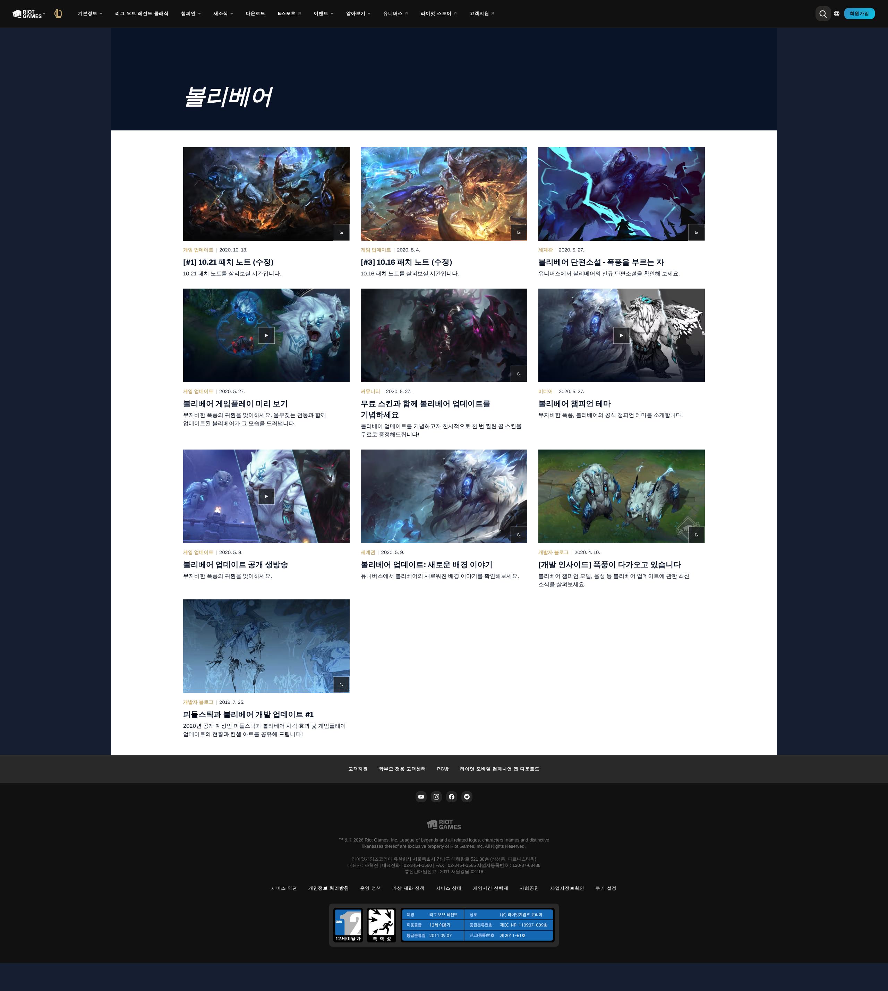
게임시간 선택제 (491, 888)
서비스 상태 (449, 888)
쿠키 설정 (606, 888)
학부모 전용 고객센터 (402, 768)
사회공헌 (529, 888)
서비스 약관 (284, 888)
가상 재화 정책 (408, 888)
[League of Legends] (59, 13)
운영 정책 (370, 888)
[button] (266, 212)
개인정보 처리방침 (328, 888)
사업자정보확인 (567, 888)
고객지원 (358, 768)
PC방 (443, 768)
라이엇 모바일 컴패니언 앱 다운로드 (499, 768)
